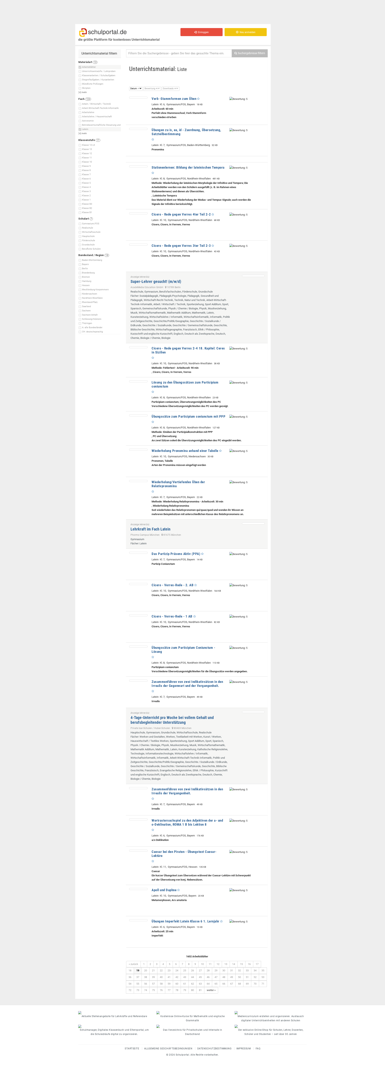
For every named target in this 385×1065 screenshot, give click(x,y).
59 (169, 983)
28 (208, 970)
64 (208, 983)
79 (184, 990)
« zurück (133, 964)
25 (184, 970)
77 (169, 990)
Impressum (243, 1048)
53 (262, 977)
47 (216, 977)
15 (241, 964)
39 (153, 977)
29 (216, 970)
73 (137, 990)
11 (210, 964)
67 (231, 983)
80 (192, 990)
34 (255, 970)
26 (192, 970)
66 (223, 983)
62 (192, 983)
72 (130, 990)
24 (176, 970)
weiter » (211, 990)
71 (262, 983)
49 (231, 977)
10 (202, 964)
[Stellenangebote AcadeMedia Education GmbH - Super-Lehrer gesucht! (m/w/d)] (253, 276)
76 (161, 990)
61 (184, 983)
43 (184, 977)
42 (176, 977)
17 (257, 964)
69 (247, 983)
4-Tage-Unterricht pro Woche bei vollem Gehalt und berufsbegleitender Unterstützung (172, 720)
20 (145, 970)
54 (130, 983)
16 (249, 964)
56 (145, 983)
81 (200, 990)
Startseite (132, 1048)
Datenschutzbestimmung (214, 1048)
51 (247, 977)
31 (231, 970)
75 (153, 990)
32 (239, 970)
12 (218, 964)
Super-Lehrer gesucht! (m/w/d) (156, 281)
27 (200, 970)
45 (200, 977)
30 (223, 970)
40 (161, 977)
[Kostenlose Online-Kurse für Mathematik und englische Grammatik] (192, 1012)
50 (239, 977)
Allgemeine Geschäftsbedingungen (168, 1048)
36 (130, 977)
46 (208, 977)
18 (130, 970)
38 (145, 977)
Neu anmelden (246, 32)
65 (216, 983)
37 (137, 977)
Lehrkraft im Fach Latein (150, 529)
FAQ (258, 1048)
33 (247, 970)
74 (145, 990)
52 (255, 977)
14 (233, 964)
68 (239, 983)
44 (192, 977)
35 (262, 970)
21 (153, 970)
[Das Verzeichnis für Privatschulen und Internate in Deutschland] (192, 1026)
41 (169, 977)
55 (137, 983)
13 (225, 964)
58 (161, 983)
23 (169, 970)
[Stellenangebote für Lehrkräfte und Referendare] (114, 1012)
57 (153, 983)
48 (223, 977)
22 (161, 970)
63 (200, 983)
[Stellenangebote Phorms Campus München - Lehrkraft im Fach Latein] (253, 523)
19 (137, 970)
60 (176, 983)
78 (176, 990)
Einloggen (203, 32)
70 (255, 983)
